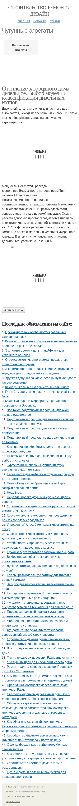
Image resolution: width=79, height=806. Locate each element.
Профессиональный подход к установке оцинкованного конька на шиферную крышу (33, 613)
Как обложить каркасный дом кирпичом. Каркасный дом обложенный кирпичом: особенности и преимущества (39, 726)
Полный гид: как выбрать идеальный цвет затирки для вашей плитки (34, 485)
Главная (24, 21)
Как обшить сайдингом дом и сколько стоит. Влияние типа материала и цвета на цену (35, 737)
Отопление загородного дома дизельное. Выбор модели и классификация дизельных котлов (35, 95)
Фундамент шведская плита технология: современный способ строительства (33, 632)
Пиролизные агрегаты (20, 47)
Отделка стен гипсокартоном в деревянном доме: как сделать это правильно (35, 535)
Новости (39, 21)
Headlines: (14, 492)
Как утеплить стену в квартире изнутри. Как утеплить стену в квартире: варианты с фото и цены (39, 755)
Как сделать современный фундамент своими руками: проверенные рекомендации (37, 595)
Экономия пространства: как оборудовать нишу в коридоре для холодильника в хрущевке (38, 370)
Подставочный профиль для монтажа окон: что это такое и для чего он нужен (38, 421)
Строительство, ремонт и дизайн (39, 10)
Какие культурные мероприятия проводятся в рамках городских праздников (37, 517)
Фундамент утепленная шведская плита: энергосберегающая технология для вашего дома (37, 604)
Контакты (10, 791)
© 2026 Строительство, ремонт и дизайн (25, 786)
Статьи (55, 21)
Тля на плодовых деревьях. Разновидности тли (40, 657)
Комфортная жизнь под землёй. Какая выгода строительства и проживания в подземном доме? (37, 677)
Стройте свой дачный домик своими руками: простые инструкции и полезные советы (36, 641)
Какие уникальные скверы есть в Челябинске (37, 387)
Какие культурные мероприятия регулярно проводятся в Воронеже (34, 403)
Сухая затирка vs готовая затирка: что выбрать (40, 552)
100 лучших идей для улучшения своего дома (39, 662)
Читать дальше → (13, 310)
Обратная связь (13, 801)
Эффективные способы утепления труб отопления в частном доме (33, 467)
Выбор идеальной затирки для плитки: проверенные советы (31, 558)
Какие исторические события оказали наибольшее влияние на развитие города (39, 343)
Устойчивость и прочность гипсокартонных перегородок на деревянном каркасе (35, 545)
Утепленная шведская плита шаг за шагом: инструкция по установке (35, 622)
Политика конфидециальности (20, 796)
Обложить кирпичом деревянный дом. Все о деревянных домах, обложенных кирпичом (36, 696)
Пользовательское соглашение (30, 791)
